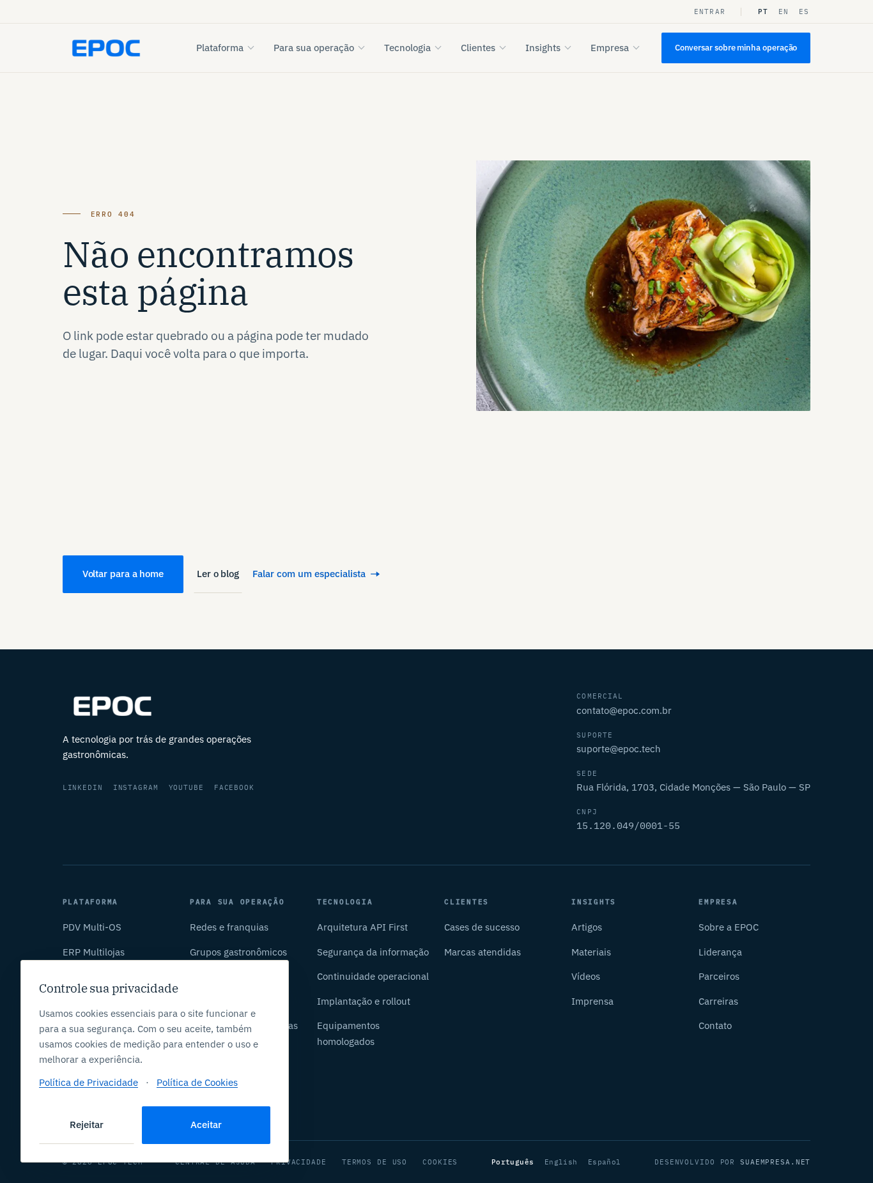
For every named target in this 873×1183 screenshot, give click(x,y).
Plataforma (219, 48)
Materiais (591, 952)
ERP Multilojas (94, 952)
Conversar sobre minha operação (736, 47)
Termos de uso (374, 1161)
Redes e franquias (229, 927)
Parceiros (719, 976)
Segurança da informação (373, 952)
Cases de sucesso (482, 927)
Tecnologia (407, 48)
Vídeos (585, 976)
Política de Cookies (197, 1082)
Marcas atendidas (482, 952)
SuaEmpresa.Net (775, 1161)
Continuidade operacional (373, 976)
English (561, 1161)
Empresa (610, 48)
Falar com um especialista (309, 574)
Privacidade (299, 1161)
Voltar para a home (123, 574)
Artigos (586, 927)
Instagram (135, 787)
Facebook (234, 787)
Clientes (478, 48)
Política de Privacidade (88, 1082)
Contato (715, 1025)
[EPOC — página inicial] (106, 48)
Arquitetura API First (362, 927)
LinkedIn (83, 787)
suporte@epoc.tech (618, 749)
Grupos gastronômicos (238, 952)
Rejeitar (86, 1124)
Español (604, 1161)
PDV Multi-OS (92, 927)
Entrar (709, 11)
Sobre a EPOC (729, 927)
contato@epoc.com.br (624, 710)
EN (783, 11)
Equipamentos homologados (348, 1033)
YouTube (186, 787)
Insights (542, 48)
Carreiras (718, 1001)
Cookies (440, 1161)
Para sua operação (314, 48)
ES (804, 11)
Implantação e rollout (363, 1001)
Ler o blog (218, 574)
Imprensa (592, 1001)
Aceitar (205, 1124)
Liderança (720, 952)
